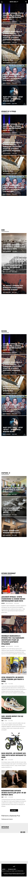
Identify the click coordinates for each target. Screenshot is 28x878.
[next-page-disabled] (24, 832)
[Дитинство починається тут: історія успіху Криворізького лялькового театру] (14, 243)
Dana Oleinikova (9, 603)
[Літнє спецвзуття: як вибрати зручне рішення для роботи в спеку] (14, 665)
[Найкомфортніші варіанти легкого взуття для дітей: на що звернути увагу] (14, 779)
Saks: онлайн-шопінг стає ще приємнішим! (12, 717)
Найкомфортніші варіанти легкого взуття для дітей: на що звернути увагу (13, 793)
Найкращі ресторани (7, 819)
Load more (13, 810)
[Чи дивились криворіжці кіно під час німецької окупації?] (14, 264)
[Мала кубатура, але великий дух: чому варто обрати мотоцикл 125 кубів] (14, 741)
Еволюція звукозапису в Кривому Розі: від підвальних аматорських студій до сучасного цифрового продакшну (12, 640)
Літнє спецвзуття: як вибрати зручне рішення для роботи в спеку (12, 679)
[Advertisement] (14, 213)
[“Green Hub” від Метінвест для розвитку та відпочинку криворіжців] (14, 486)
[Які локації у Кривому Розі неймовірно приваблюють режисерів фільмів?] (14, 284)
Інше (2, 683)
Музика (3, 603)
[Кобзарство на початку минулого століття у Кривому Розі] (14, 54)
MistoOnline (20, 871)
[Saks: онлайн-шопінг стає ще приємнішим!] (14, 704)
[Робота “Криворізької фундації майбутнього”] (14, 527)
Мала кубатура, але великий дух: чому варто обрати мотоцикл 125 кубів (13, 755)
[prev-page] (21, 832)
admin (6, 683)
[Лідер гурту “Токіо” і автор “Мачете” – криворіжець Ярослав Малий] (14, 95)
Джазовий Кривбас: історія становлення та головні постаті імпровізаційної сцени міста (13, 599)
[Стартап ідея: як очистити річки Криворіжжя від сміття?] (14, 506)
